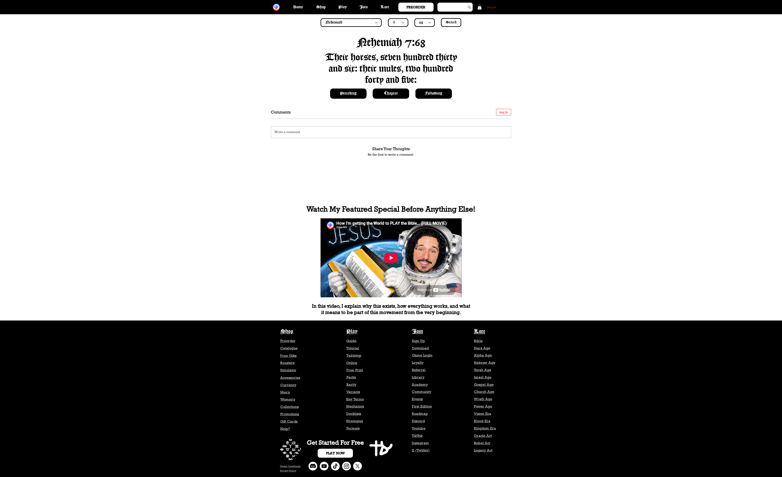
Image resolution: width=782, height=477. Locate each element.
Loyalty (418, 363)
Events (417, 399)
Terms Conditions (290, 466)
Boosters (287, 363)
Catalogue (289, 348)
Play (352, 331)
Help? (285, 429)
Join (417, 331)
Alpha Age (483, 355)
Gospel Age (484, 385)
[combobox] (351, 22)
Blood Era (482, 421)
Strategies (354, 421)
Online (351, 363)
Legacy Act (483, 450)
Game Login (422, 355)
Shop (286, 331)
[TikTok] (335, 466)
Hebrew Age (484, 363)
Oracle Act (483, 436)
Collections (289, 407)
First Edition (422, 406)
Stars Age (482, 348)
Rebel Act (482, 443)
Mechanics (355, 406)
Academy (420, 385)
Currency (288, 385)
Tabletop (353, 355)
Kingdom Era (485, 428)
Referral (418, 370)
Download (420, 348)
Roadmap (420, 414)
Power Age (483, 406)
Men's (285, 392)
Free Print (354, 370)
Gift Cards (289, 421)
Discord (418, 421)
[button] (480, 7)
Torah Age (482, 370)
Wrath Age (483, 399)
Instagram (420, 443)
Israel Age (482, 377)
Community (421, 392)
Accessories (290, 378)
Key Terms (355, 399)
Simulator (288, 370)
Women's (287, 399)
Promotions (289, 414)
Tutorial (352, 348)
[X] (357, 466)
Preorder (287, 341)
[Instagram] (346, 466)
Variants (353, 392)
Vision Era (482, 414)
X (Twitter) (421, 450)
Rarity (351, 385)
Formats (353, 428)
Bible (478, 341)
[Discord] (313, 466)
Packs (351, 377)
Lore (479, 331)
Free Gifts (288, 356)
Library (418, 377)
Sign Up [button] (418, 341)
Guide (351, 341)
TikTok (417, 436)
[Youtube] (324, 466)
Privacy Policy (288, 470)
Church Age (484, 392)
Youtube (418, 428)
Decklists (353, 414)
